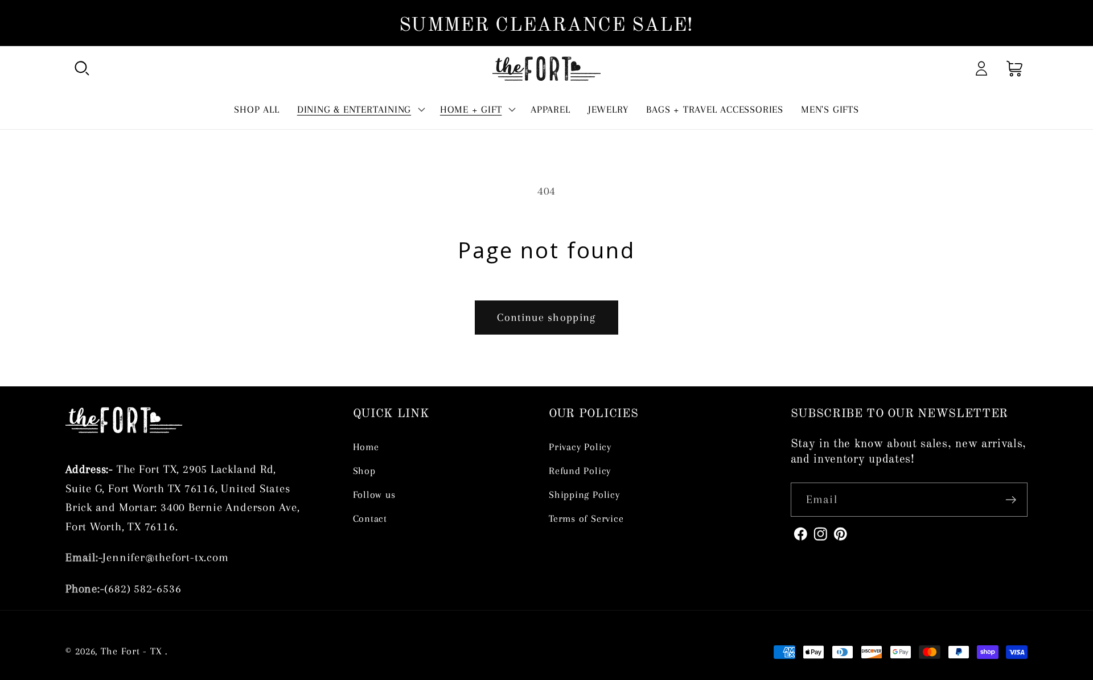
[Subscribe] (1011, 500)
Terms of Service (586, 518)
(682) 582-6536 (142, 588)
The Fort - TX (131, 651)
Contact (370, 518)
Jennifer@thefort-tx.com (165, 557)
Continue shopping (546, 317)
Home (366, 446)
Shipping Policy (584, 494)
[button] (81, 68)
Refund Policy (580, 470)
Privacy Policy (580, 446)
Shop (364, 470)
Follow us (374, 494)
